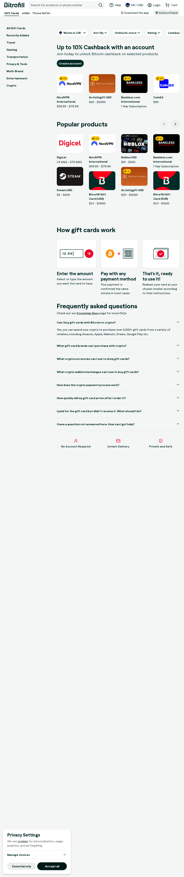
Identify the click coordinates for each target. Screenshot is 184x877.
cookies (23, 841)
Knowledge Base (88, 313)
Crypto (11, 85)
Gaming (11, 49)
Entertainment (16, 78)
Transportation (17, 57)
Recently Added (17, 35)
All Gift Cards (15, 28)
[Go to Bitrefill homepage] (14, 5)
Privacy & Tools (16, 64)
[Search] (100, 5)
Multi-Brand (14, 71)
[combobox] (63, 5)
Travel (10, 42)
